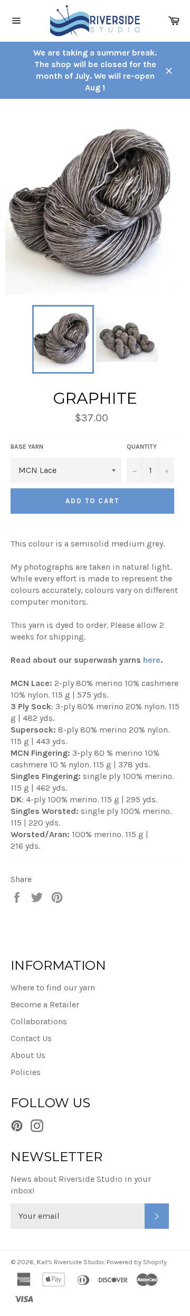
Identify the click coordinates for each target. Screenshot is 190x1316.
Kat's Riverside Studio (70, 1262)
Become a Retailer (45, 1004)
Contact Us (31, 1038)
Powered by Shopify (137, 1262)
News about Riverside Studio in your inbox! (81, 1184)
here (151, 660)
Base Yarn (27, 446)
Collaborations (39, 1021)
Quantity (142, 446)
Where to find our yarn (53, 988)
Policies (26, 1072)
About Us (28, 1055)
